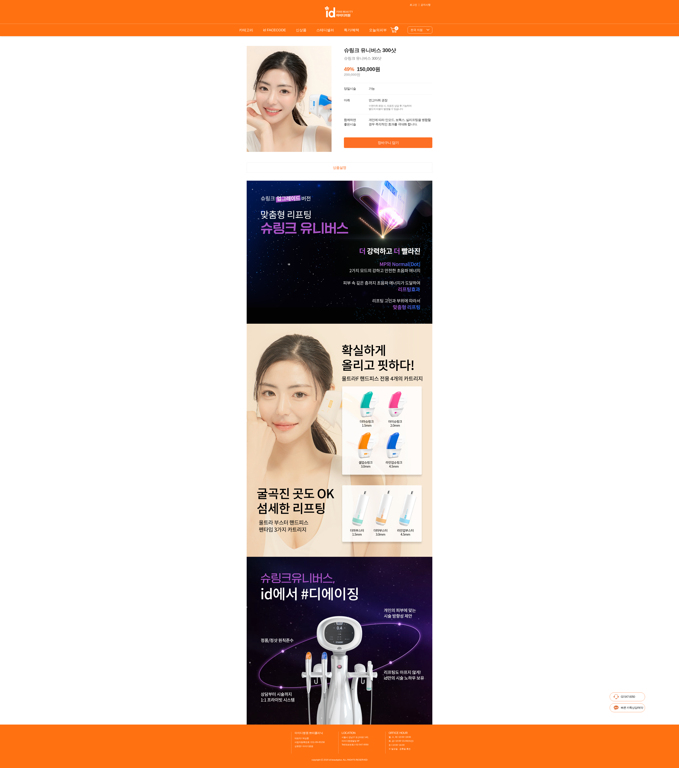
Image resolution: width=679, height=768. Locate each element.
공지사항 (426, 5)
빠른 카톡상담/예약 (632, 707)
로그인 (413, 5)
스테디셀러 (325, 30)
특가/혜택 (351, 30)
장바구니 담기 (388, 143)
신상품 (301, 30)
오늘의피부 (378, 30)
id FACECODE (274, 30)
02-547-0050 (628, 696)
